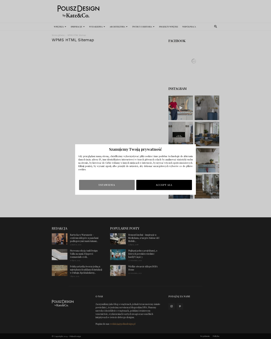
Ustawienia (107, 184)
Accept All (164, 184)
